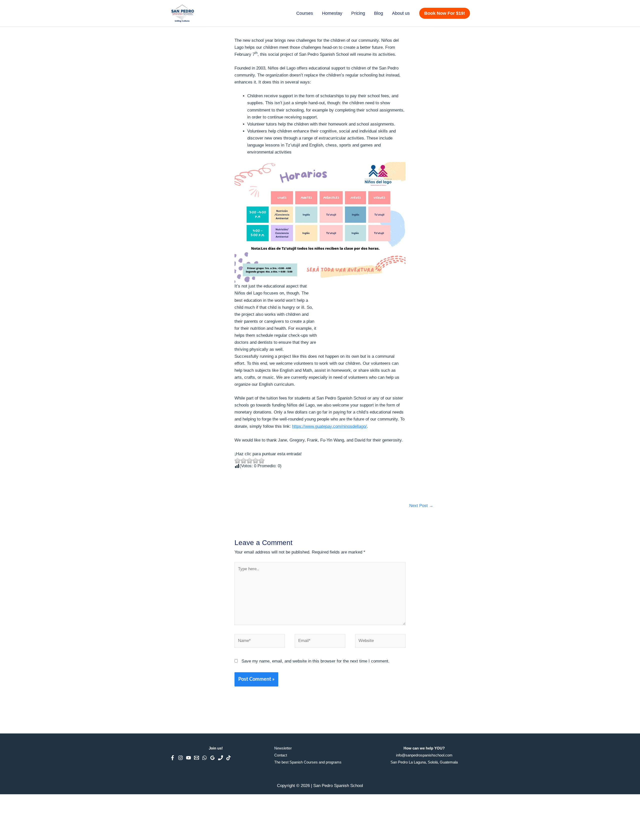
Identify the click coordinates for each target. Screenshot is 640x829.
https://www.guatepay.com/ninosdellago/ (329, 426)
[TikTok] (228, 757)
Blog (378, 13)
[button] (444, 13)
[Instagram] (180, 757)
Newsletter (283, 748)
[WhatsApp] (204, 757)
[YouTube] (188, 757)
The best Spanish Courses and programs (308, 762)
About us (401, 13)
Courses (304, 13)
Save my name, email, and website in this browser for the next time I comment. (316, 661)
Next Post (421, 505)
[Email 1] (196, 757)
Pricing (358, 13)
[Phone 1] (220, 757)
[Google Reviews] (212, 757)
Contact (280, 755)
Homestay (332, 13)
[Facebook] (172, 757)
